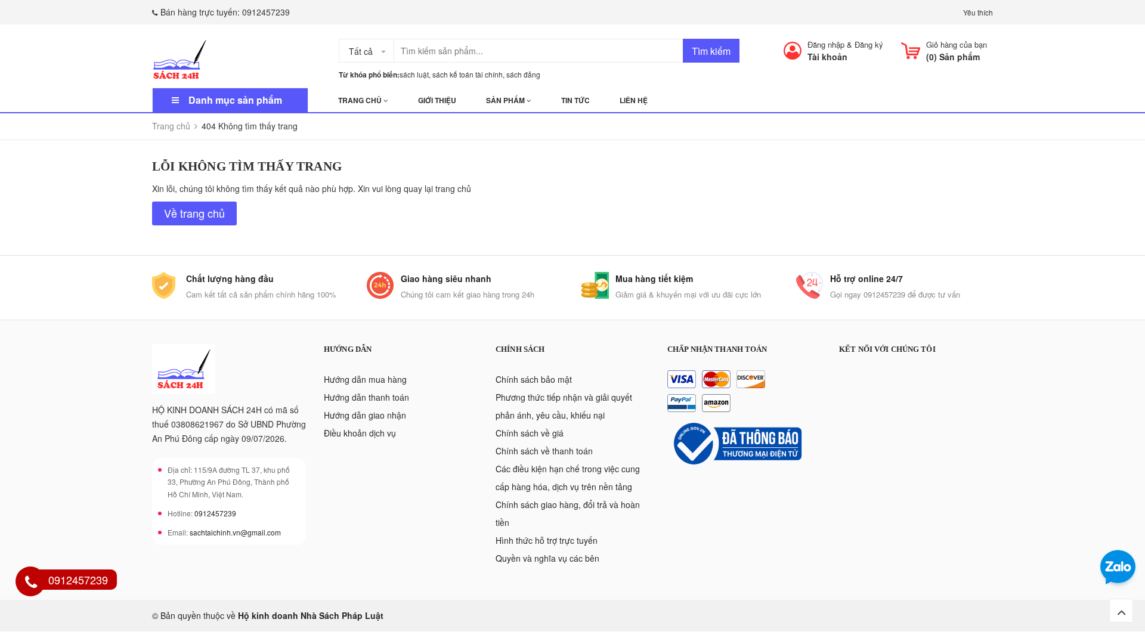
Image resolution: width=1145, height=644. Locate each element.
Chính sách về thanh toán (544, 451)
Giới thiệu (437, 100)
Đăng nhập (825, 44)
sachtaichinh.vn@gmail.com (235, 532)
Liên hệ (634, 100)
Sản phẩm (506, 100)
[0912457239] (31, 583)
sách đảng (523, 74)
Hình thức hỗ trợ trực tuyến (547, 540)
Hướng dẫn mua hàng (365, 379)
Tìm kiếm (711, 51)
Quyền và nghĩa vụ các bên (547, 558)
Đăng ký (869, 44)
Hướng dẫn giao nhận (365, 415)
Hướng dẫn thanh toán (366, 397)
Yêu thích (978, 12)
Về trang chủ (194, 213)
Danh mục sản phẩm (235, 100)
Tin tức (575, 100)
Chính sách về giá (530, 433)
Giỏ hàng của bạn (956, 44)
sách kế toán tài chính (467, 74)
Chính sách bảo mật (534, 379)
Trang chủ (360, 100)
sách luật (414, 74)
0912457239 (266, 12)
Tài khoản (827, 57)
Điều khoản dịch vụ (360, 433)
